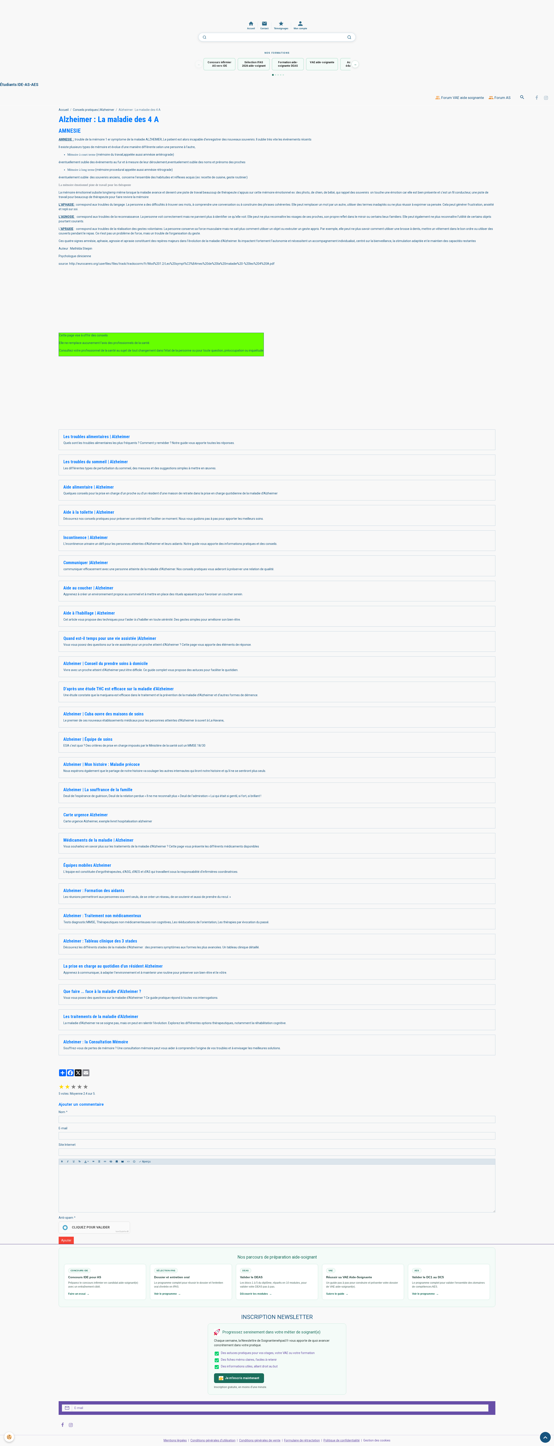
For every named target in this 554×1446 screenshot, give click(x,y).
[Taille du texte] (79, 1161)
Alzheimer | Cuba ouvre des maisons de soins (103, 714)
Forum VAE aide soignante (462, 97)
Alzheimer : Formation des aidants (93, 890)
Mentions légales (175, 1440)
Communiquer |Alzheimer (85, 562)
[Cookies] (9, 1437)
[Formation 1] (273, 75)
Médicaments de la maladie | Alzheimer (98, 840)
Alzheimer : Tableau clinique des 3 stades (100, 941)
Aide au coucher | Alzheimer (88, 588)
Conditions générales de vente (259, 1440)
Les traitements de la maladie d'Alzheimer (100, 1016)
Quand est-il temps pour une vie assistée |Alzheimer (109, 638)
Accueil (64, 109)
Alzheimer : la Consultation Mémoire (95, 1041)
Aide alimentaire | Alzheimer (88, 487)
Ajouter (66, 1240)
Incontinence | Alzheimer (85, 537)
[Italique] (68, 1161)
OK (490, 1408)
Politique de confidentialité (342, 1440)
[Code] (128, 1161)
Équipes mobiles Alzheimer (87, 865)
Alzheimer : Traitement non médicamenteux (102, 915)
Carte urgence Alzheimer (85, 814)
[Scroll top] (545, 1437)
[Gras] (62, 1161)
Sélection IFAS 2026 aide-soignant (254, 64)
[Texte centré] (99, 1161)
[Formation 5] (283, 75)
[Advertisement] (79, 9)
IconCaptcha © (122, 1231)
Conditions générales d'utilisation (212, 1440)
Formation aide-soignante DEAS (288, 64)
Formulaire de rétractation (302, 1440)
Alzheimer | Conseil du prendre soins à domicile (105, 663)
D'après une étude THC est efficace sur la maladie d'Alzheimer (118, 688)
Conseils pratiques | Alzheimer (93, 109)
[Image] (117, 1161)
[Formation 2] (275, 75)
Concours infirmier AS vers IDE (219, 64)
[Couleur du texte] (86, 1161)
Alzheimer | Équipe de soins (87, 739)
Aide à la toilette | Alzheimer (88, 512)
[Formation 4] (280, 75)
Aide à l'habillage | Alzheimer (89, 613)
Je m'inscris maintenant (242, 1378)
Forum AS (502, 97)
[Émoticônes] (134, 1161)
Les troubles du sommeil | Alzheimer (95, 461)
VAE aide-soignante (322, 62)
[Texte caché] (111, 1161)
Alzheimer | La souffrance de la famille (97, 789)
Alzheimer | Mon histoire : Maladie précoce (101, 764)
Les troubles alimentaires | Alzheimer (96, 436)
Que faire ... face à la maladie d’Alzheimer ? (102, 991)
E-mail (63, 1128)
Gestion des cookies (376, 1440)
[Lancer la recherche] (349, 37)
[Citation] (93, 1161)
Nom (62, 1112)
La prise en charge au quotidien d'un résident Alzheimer (113, 966)
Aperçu (146, 1161)
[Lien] (105, 1161)
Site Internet (67, 1144)
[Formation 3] (278, 75)
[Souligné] (74, 1161)
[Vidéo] (122, 1161)
